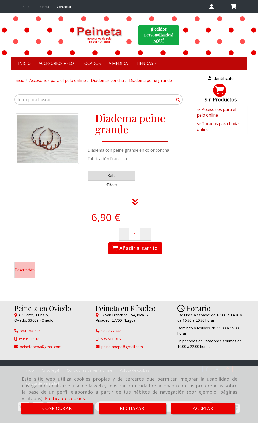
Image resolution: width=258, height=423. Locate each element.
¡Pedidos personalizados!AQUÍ (158, 34)
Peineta (43, 6)
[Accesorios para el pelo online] (199, 109)
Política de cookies (65, 398)
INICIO (24, 63)
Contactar (64, 6)
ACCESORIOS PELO (56, 63)
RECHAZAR (132, 408)
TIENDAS (145, 63)
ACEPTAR (203, 408)
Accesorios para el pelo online (216, 112)
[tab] (24, 270)
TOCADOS (91, 63)
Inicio (26, 6)
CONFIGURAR (57, 408)
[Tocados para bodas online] (199, 123)
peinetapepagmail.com (40, 346)
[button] (212, 6)
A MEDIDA (118, 63)
